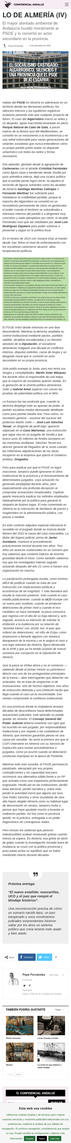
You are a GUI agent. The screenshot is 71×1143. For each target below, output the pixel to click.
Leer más (54, 1138)
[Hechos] (20, 1052)
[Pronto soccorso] (20, 1025)
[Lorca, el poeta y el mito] (51, 1025)
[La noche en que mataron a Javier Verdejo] (51, 1052)
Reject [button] (42, 1138)
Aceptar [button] (29, 1138)
